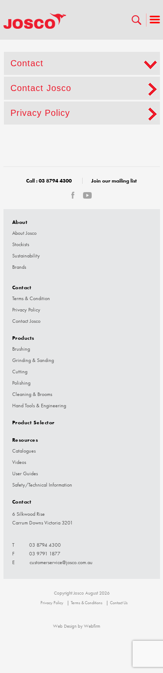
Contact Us (119, 602)
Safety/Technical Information (42, 485)
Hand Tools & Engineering (39, 405)
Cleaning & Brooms (32, 394)
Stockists (20, 244)
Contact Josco (40, 88)
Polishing (21, 383)
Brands (19, 267)
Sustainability (26, 256)
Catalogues (24, 451)
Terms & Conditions (87, 602)
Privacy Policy (40, 113)
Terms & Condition (31, 298)
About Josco (24, 233)
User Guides (25, 473)
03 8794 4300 (55, 180)
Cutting (19, 372)
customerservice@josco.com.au (61, 562)
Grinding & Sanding (33, 360)
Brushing (21, 349)
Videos (19, 462)
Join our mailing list (114, 180)
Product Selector (33, 422)
